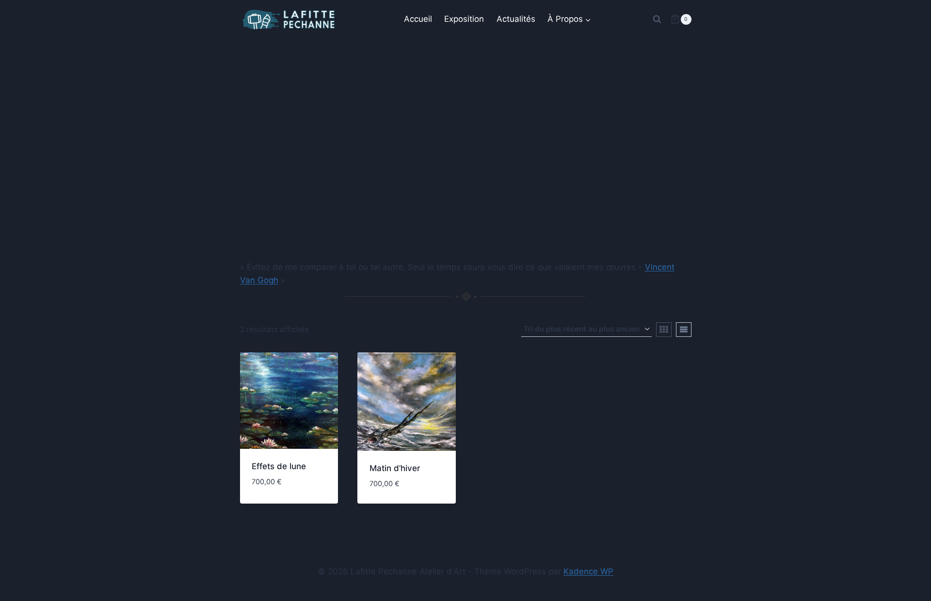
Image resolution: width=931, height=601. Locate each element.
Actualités (516, 19)
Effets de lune (279, 466)
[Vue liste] (683, 329)
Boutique (620, 19)
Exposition (464, 19)
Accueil (418, 19)
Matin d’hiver (394, 468)
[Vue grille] (664, 329)
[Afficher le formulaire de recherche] (657, 19)
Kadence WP (588, 571)
